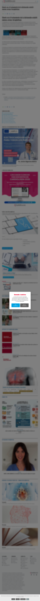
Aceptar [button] (13, 599)
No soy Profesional (24, 305)
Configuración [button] (23, 599)
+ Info (27, 599)
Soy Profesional (15, 305)
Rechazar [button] (17, 599)
